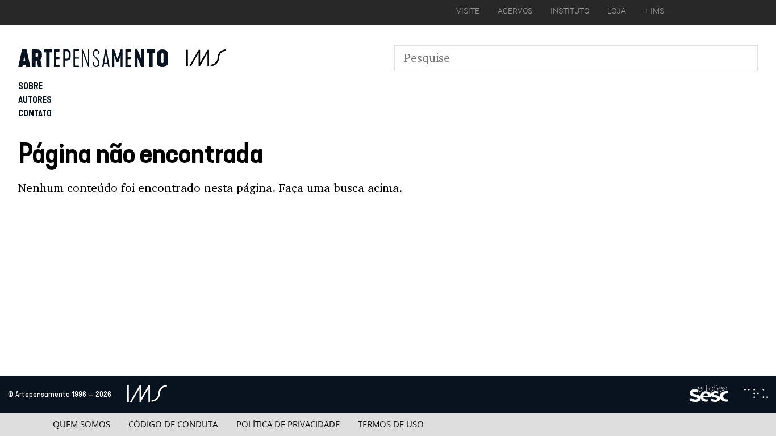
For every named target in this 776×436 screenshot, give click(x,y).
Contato (35, 113)
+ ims (654, 10)
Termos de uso (391, 424)
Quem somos (81, 424)
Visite (467, 10)
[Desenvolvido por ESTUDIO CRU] (756, 394)
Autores (35, 99)
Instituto (569, 10)
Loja (616, 10)
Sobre (30, 86)
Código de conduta (173, 424)
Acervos (515, 10)
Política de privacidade (288, 424)
